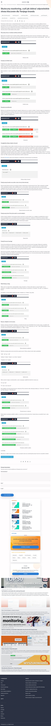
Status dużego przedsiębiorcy (6, 691)
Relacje (19, 557)
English (2, 702)
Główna (2, 4)
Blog (5, 4)
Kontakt (2, 680)
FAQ (1, 682)
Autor (2, 483)
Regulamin (2, 695)
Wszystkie (14, 4)
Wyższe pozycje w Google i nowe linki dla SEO (34, 697)
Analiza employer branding (30, 695)
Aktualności (15, 555)
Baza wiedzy (3, 689)
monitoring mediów (24, 15)
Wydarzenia (15, 560)
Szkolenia (24, 557)
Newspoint (7, 157)
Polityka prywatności (4, 693)
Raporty (14, 557)
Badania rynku (28, 693)
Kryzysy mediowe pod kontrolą (31, 684)
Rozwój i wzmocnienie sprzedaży (31, 691)
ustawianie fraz (12, 18)
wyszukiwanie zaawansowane (23, 18)
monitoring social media (34, 15)
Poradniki (34, 555)
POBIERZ (25, 573)
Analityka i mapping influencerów (31, 689)
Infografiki (21, 555)
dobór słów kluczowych (6, 15)
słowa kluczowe (4, 18)
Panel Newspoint (9, 4)
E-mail (2, 488)
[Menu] (1, 2)
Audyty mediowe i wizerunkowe (31, 682)
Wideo (29, 557)
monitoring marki (16, 15)
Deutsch (4, 702)
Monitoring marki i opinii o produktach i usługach (34, 680)
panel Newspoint (44, 15)
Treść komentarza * (4, 471)
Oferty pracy (3, 684)
